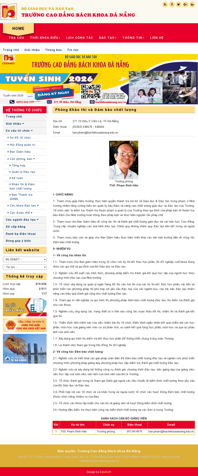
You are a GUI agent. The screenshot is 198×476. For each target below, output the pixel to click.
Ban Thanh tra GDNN (21, 197)
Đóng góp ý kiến (18, 241)
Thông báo (53, 50)
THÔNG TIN (132, 37)
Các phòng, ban (21, 159)
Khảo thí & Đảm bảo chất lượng (22, 186)
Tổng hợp (18, 165)
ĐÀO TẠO (107, 37)
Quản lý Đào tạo (23, 172)
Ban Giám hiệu (20, 152)
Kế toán (17, 178)
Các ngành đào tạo (21, 219)
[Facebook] (172, 4)
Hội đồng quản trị (22, 145)
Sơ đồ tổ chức (20, 137)
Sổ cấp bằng (16, 226)
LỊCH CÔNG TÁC (79, 37)
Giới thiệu (32, 50)
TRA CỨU (16, 37)
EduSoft (105, 472)
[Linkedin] (192, 4)
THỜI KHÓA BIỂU (44, 37)
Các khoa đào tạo (23, 205)
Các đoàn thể (20, 212)
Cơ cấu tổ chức (18, 130)
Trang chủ (11, 50)
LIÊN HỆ (157, 37)
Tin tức (73, 50)
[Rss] (165, 4)
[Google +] (185, 4)
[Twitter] (179, 4)
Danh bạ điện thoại (21, 234)
